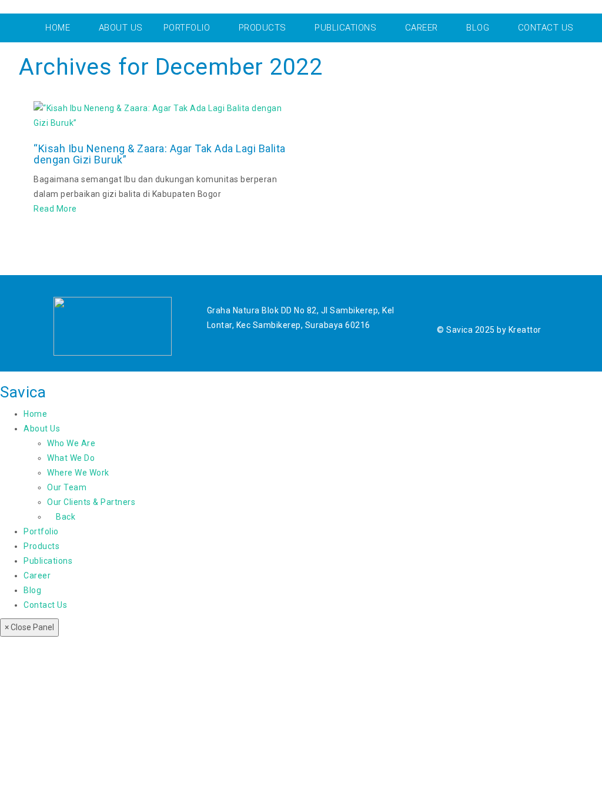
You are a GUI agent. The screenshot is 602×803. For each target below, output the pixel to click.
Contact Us (45, 605)
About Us (42, 428)
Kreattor (525, 329)
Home (35, 414)
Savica (23, 392)
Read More (55, 208)
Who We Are (71, 443)
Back (64, 516)
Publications (48, 561)
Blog (32, 590)
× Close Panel (29, 627)
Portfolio (41, 531)
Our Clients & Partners (91, 502)
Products (41, 546)
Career (37, 575)
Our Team (66, 487)
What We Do (71, 458)
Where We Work (78, 472)
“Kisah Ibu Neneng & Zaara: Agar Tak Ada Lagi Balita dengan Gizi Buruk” (160, 154)
